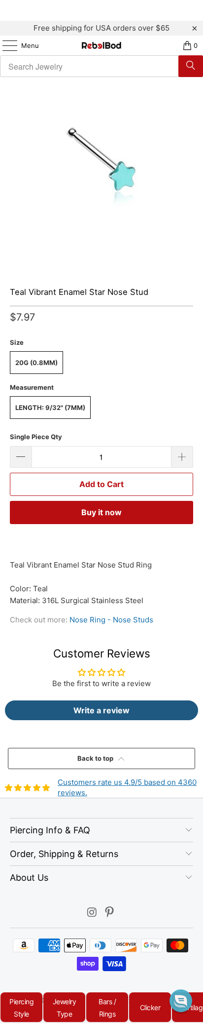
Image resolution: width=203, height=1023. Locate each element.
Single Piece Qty (36, 437)
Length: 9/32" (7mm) (50, 407)
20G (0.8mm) (36, 363)
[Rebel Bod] (101, 45)
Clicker (150, 1007)
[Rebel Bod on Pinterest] (109, 913)
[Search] (190, 66)
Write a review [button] (101, 710)
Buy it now (101, 512)
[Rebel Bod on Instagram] (92, 913)
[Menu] (5, 45)
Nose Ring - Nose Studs (111, 619)
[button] (180, 1000)
